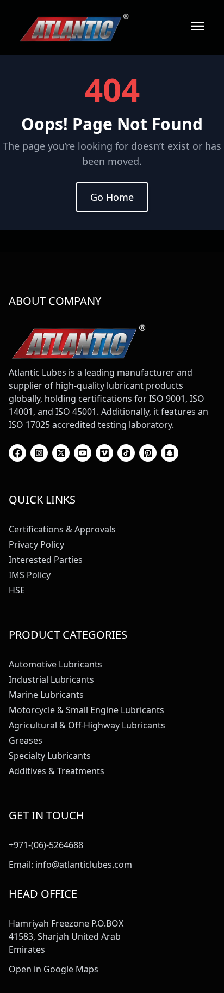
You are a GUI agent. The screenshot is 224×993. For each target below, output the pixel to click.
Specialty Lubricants (50, 756)
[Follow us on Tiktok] (126, 453)
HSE (17, 590)
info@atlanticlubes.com (83, 865)
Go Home (112, 197)
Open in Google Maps (53, 969)
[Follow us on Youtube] (82, 453)
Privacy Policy (36, 544)
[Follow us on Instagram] (39, 453)
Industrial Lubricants (51, 679)
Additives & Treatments (56, 771)
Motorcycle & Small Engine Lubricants (86, 710)
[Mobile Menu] (198, 26)
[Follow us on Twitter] (61, 453)
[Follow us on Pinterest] (148, 453)
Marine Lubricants (46, 695)
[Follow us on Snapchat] (169, 453)
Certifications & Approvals (62, 529)
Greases (25, 740)
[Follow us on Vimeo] (104, 453)
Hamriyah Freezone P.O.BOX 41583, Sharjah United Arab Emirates (66, 936)
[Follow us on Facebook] (17, 453)
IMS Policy (30, 575)
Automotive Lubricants (55, 664)
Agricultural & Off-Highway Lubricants (87, 725)
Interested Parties (46, 560)
